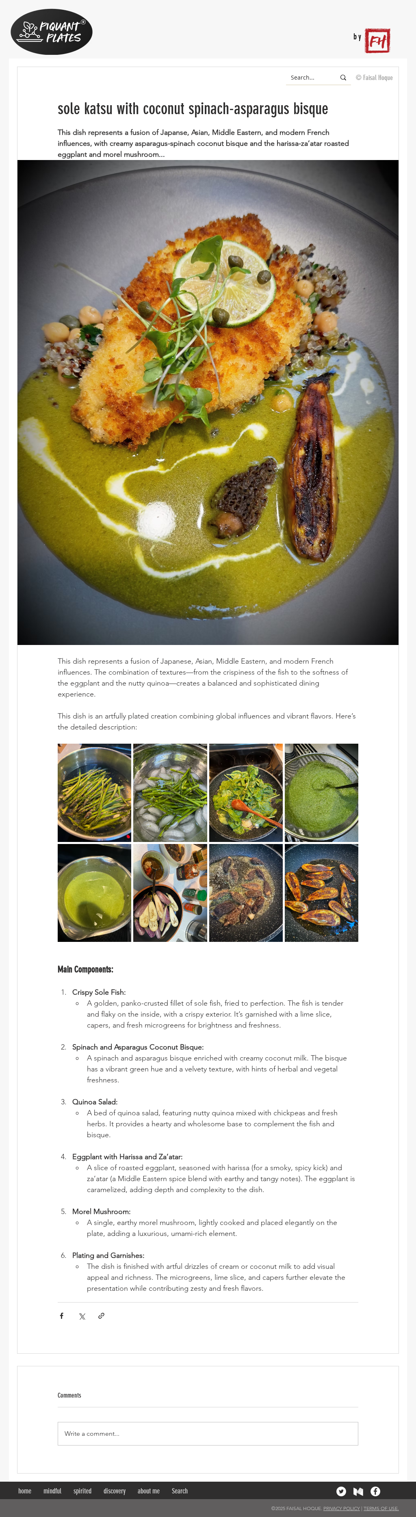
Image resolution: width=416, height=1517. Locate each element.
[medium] (358, 1491)
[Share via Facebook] (61, 1316)
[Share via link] (101, 1316)
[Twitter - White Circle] (341, 1491)
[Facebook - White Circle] (375, 1491)
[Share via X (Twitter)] (81, 1316)
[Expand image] (94, 793)
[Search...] (343, 77)
